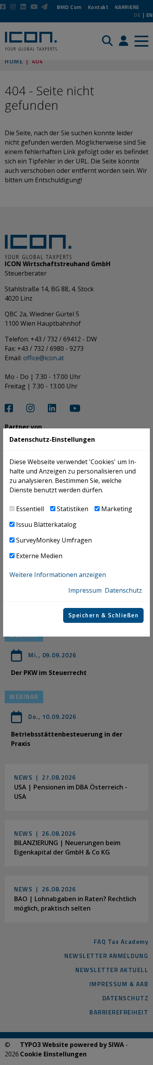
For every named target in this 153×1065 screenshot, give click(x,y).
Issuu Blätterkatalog (46, 524)
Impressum (85, 590)
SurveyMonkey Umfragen (54, 540)
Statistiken (72, 508)
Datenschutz (123, 590)
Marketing (116, 508)
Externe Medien (39, 556)
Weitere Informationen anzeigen (57, 574)
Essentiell (30, 508)
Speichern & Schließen (103, 615)
